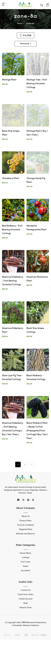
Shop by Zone (25, 607)
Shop (25, 603)
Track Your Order (25, 594)
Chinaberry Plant (10, 178)
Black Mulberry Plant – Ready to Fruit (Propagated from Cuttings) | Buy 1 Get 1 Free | (37, 430)
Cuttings (25, 557)
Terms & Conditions (25, 525)
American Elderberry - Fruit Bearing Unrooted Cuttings (12, 281)
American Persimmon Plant (37, 279)
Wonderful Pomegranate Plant (37, 228)
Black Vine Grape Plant (10, 133)
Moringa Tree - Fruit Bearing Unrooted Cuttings (37, 84)
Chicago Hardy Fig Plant (36, 180)
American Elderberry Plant (12, 330)
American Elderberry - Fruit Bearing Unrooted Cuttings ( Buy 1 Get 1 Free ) (12, 429)
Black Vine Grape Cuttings (35, 330)
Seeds (25, 566)
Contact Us (25, 590)
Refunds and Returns (25, 533)
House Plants (25, 553)
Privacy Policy (25, 520)
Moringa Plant (9, 80)
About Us (26, 516)
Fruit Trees (25, 561)
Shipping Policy (25, 529)
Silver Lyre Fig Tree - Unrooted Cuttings (12, 378)
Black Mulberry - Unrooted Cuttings (36, 378)
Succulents (25, 570)
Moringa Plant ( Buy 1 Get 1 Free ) (37, 133)
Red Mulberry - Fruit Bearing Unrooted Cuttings (12, 230)
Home (19, 23)
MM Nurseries (28, 622)
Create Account (26, 598)
